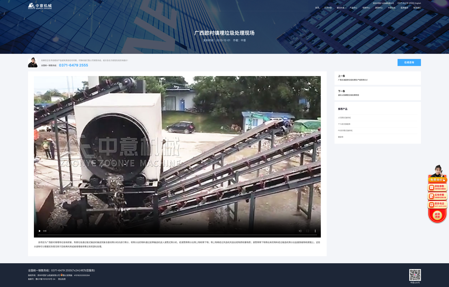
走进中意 (328, 8)
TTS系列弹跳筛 (344, 124)
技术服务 (404, 8)
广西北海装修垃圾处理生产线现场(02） (353, 80)
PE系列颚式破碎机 (345, 130)
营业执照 (62, 279)
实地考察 (440, 196)
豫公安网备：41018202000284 (76, 275)
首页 (317, 8)
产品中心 (353, 8)
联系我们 (417, 8)
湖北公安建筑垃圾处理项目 (348, 95)
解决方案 (340, 8)
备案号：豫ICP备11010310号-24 (41, 279)
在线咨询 (409, 62)
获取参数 (440, 187)
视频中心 (366, 8)
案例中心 (379, 8)
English (418, 3)
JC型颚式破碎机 (344, 118)
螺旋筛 (340, 137)
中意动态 (391, 8)
